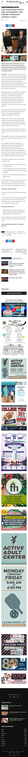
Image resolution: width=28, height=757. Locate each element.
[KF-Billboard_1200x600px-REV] (14, 664)
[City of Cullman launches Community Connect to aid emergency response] (4, 263)
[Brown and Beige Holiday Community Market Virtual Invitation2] (14, 337)
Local (17, 7)
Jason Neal (20, 233)
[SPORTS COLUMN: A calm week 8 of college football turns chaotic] (4, 720)
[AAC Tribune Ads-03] (14, 368)
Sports (7, 751)
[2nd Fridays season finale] (4, 279)
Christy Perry (6, 19)
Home (2, 5)
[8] (14, 58)
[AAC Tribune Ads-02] (14, 580)
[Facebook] (7, 25)
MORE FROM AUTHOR (17, 258)
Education (7, 5)
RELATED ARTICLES (6, 258)
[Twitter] (10, 25)
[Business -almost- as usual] (4, 707)
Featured (14, 233)
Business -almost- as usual (15, 705)
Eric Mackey (9, 233)
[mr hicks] (14, 678)
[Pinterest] (13, 25)
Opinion (22, 751)
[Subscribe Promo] (14, 644)
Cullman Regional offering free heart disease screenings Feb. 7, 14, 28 (7, 251)
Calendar (9, 753)
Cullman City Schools (14, 5)
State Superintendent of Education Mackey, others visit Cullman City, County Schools (21, 251)
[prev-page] (2, 284)
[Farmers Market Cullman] (14, 490)
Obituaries (17, 751)
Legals (14, 753)
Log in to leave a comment (14, 293)
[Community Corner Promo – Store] (14, 519)
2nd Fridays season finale (15, 278)
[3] (14, 392)
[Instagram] (14, 697)
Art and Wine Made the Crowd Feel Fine (17, 712)
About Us (18, 753)
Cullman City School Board (10, 231)
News (15, 7)
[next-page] (4, 284)
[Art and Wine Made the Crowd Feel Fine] (4, 713)
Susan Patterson (9, 235)
